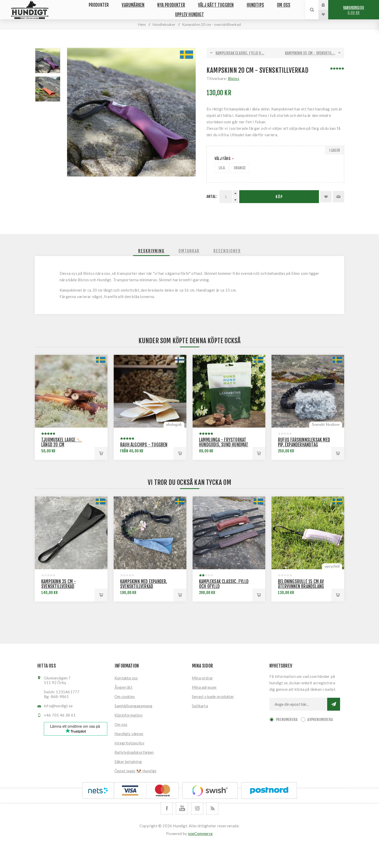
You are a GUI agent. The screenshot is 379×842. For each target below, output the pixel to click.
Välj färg (223, 158)
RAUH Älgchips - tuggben (144, 444)
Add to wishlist (326, 196)
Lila (222, 167)
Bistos (233, 78)
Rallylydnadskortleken (134, 752)
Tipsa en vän (338, 196)
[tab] (151, 251)
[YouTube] (182, 808)
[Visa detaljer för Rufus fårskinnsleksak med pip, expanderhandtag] (307, 391)
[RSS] (212, 808)
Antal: (212, 196)
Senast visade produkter (213, 696)
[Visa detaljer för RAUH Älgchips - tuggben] (150, 391)
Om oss (120, 724)
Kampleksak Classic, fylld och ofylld (224, 584)
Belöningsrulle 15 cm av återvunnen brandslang (301, 584)
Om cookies (124, 696)
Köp (279, 196)
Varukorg (352, 10)
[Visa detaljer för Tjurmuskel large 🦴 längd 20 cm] (71, 391)
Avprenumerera (320, 719)
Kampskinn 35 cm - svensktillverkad (58, 584)
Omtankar (189, 250)
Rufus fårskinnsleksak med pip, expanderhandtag (304, 442)
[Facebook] (167, 808)
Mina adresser (204, 687)
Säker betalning (128, 761)
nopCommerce (200, 833)
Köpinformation (128, 715)
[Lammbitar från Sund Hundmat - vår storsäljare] (229, 391)
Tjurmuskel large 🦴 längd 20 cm (61, 442)
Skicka (333, 704)
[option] (48, 60)
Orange (240, 167)
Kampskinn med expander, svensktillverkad (143, 584)
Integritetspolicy (129, 743)
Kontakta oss (126, 678)
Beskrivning (151, 250)
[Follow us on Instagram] (197, 808)
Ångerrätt (123, 687)
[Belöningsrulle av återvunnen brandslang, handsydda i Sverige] (307, 532)
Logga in (327, 4)
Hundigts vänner (129, 733)
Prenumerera (287, 719)
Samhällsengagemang (133, 705)
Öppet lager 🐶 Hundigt (135, 770)
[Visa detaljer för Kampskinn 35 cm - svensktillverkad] (71, 532)
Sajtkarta (200, 705)
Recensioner (227, 250)
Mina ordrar (202, 678)
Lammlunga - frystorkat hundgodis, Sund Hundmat (224, 442)
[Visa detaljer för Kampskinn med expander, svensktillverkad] (150, 532)
